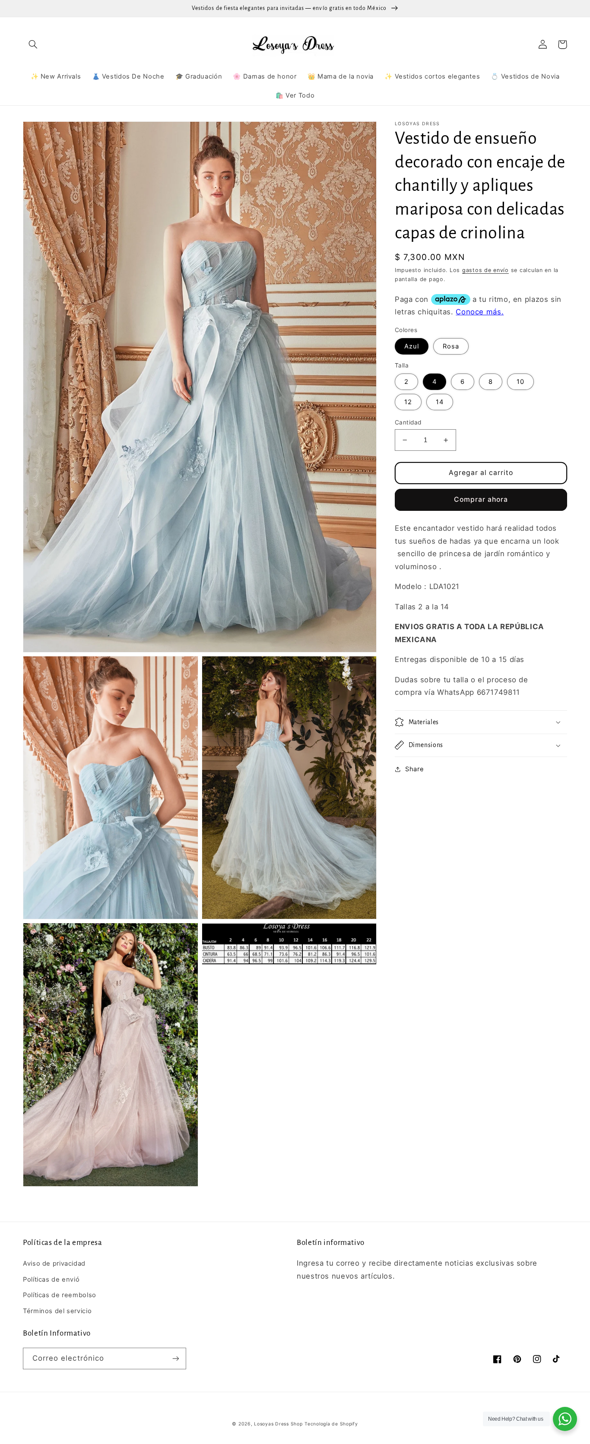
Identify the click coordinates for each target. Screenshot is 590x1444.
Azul (411, 346)
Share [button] (414, 769)
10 (520, 382)
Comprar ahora (481, 499)
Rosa (451, 346)
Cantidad (408, 422)
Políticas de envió (51, 1279)
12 (408, 402)
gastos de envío (485, 270)
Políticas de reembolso (59, 1295)
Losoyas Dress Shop (278, 1424)
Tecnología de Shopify (331, 1424)
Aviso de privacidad (54, 1263)
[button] (33, 44)
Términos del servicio (57, 1311)
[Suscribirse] (176, 1358)
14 (440, 402)
